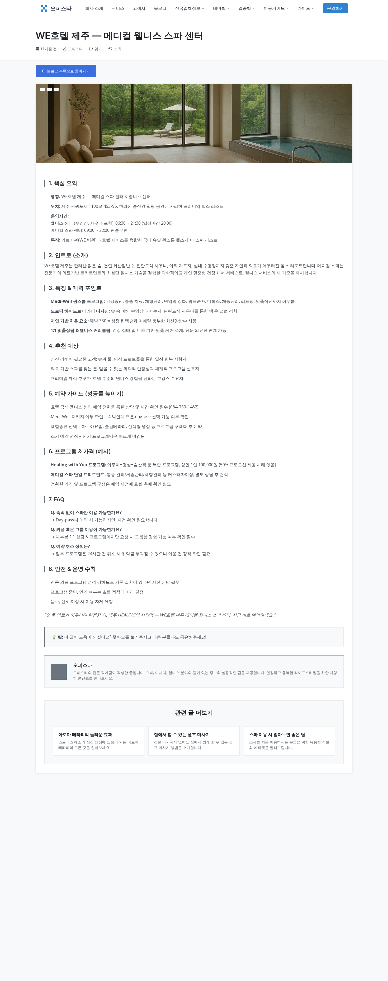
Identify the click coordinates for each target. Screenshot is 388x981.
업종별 (244, 8)
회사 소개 (94, 8)
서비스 (118, 8)
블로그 (160, 8)
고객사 (139, 8)
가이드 (303, 8)
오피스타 (61, 8)
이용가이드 (274, 8)
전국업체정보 (187, 8)
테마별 (219, 8)
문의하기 (335, 8)
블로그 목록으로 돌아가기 (68, 70)
